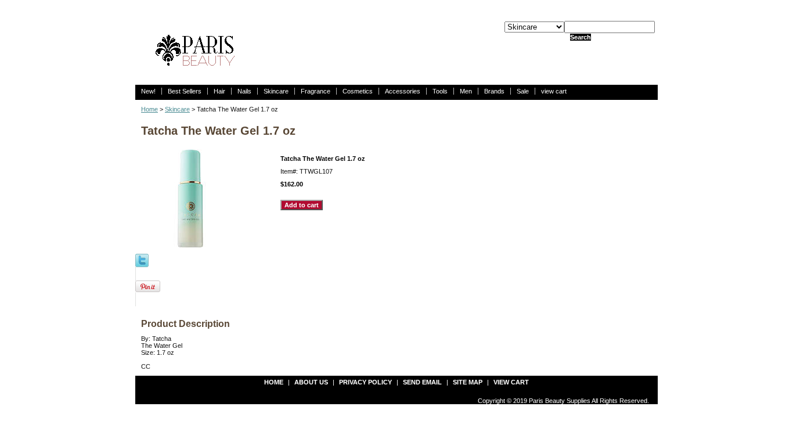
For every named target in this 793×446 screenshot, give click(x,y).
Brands (494, 91)
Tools (440, 91)
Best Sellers (184, 91)
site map (467, 382)
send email (422, 382)
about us (311, 382)
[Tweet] (142, 259)
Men (466, 91)
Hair (219, 91)
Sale (523, 91)
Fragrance (315, 91)
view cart (554, 91)
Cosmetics (358, 91)
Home (149, 109)
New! (148, 91)
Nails (244, 91)
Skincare (276, 91)
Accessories (402, 91)
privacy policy (365, 382)
